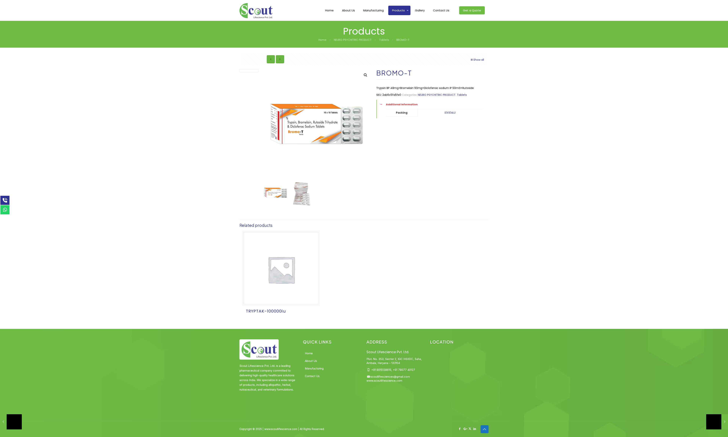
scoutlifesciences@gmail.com (390, 376)
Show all (478, 60)
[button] (365, 75)
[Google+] (465, 429)
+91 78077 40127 (404, 370)
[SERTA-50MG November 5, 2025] (717, 421)
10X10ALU (450, 113)
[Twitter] (470, 429)
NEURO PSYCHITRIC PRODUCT (353, 40)
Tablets (384, 40)
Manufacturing (314, 368)
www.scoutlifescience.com (384, 380)
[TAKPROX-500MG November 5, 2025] (11, 421)
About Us (311, 361)
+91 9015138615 (380, 370)
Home (322, 40)
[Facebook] (460, 429)
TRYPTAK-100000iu (266, 311)
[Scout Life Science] (255, 10)
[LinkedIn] (475, 429)
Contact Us (312, 376)
